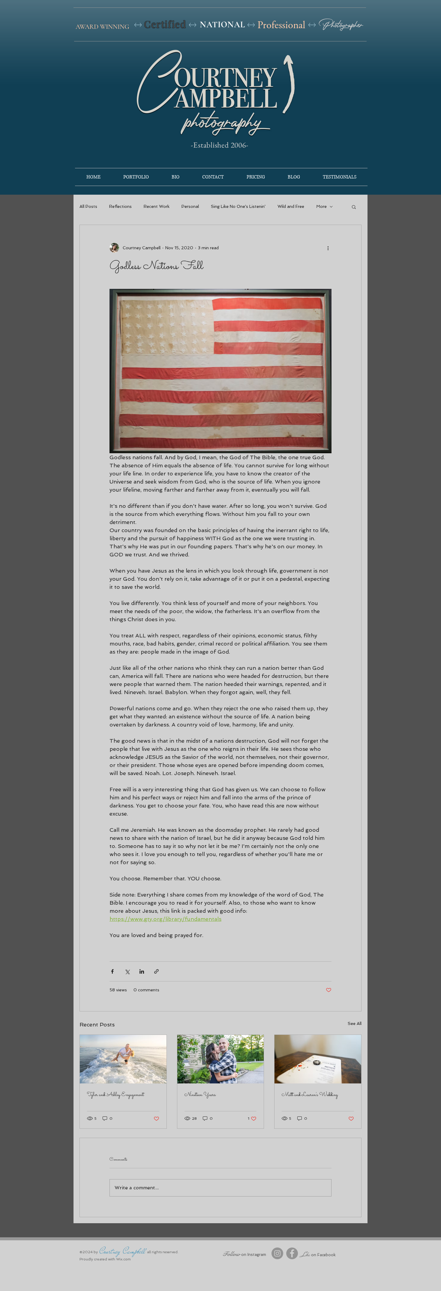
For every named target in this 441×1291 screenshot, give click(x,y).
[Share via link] (156, 971)
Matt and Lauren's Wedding (310, 1095)
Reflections (120, 206)
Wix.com (123, 1259)
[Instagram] (277, 1253)
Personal (190, 206)
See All (355, 1023)
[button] (354, 206)
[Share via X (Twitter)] (127, 971)
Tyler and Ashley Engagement (115, 1095)
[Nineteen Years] (220, 1059)
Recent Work (157, 206)
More (321, 206)
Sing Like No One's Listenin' (238, 206)
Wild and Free (291, 206)
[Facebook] (292, 1253)
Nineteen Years (200, 1095)
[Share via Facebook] (112, 971)
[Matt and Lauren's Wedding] (317, 1059)
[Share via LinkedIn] (142, 971)
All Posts (88, 206)
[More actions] (328, 247)
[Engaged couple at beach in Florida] (123, 1059)
